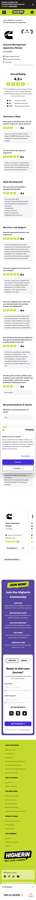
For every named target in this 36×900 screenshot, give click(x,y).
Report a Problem (11, 786)
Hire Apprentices (11, 800)
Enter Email (9, 684)
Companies (9, 757)
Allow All (18, 462)
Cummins (8, 51)
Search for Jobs (10, 750)
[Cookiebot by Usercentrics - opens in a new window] (25, 430)
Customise (17, 468)
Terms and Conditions (12, 821)
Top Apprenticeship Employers (15, 761)
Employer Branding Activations (15, 811)
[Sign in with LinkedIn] (18, 713)
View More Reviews (11, 559)
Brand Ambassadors (11, 807)
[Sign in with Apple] (24, 713)
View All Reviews (12, 895)
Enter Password (10, 696)
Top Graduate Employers (13, 765)
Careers (7, 846)
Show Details (25, 456)
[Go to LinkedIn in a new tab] (5, 876)
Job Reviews (9, 754)
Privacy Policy (9, 825)
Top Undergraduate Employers (15, 769)
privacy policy (7, 446)
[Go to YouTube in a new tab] (18, 876)
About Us (8, 838)
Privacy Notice (25, 729)
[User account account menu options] (32, 12)
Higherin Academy (11, 842)
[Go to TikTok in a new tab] (13, 876)
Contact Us (9, 782)
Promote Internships (12, 796)
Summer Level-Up (11, 773)
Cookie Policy (9, 829)
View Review (11, 548)
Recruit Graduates (11, 804)
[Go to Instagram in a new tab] (9, 876)
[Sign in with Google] (11, 713)
